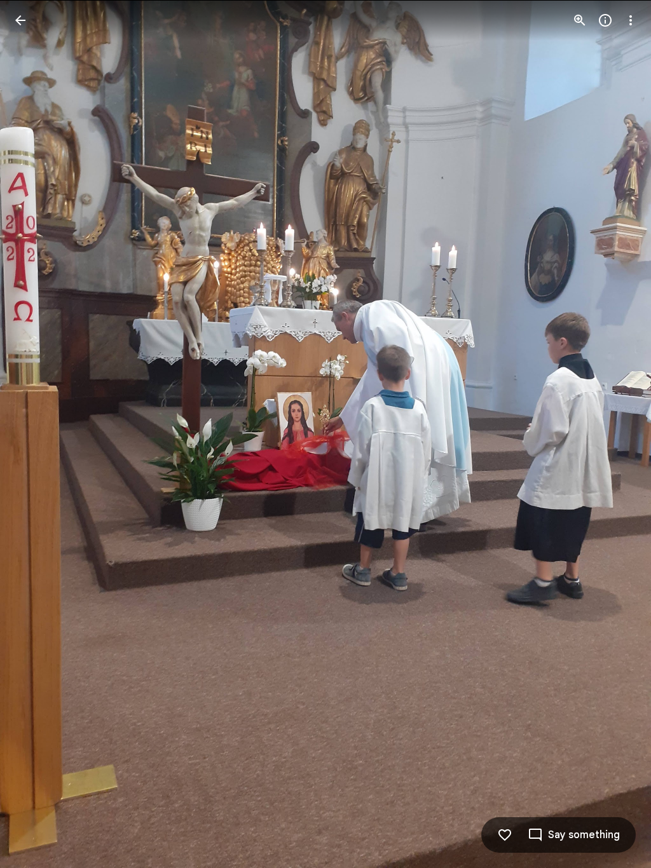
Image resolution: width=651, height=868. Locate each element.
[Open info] (605, 20)
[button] (35, 434)
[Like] (504, 835)
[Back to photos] (20, 20)
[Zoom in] (580, 20)
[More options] (630, 20)
